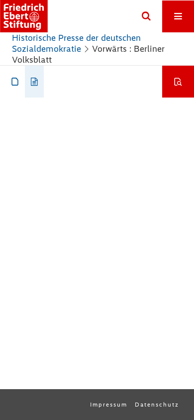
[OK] (146, 16)
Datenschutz (157, 404)
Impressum (108, 404)
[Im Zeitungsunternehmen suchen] (178, 82)
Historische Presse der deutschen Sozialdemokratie (76, 43)
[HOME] (24, 16)
